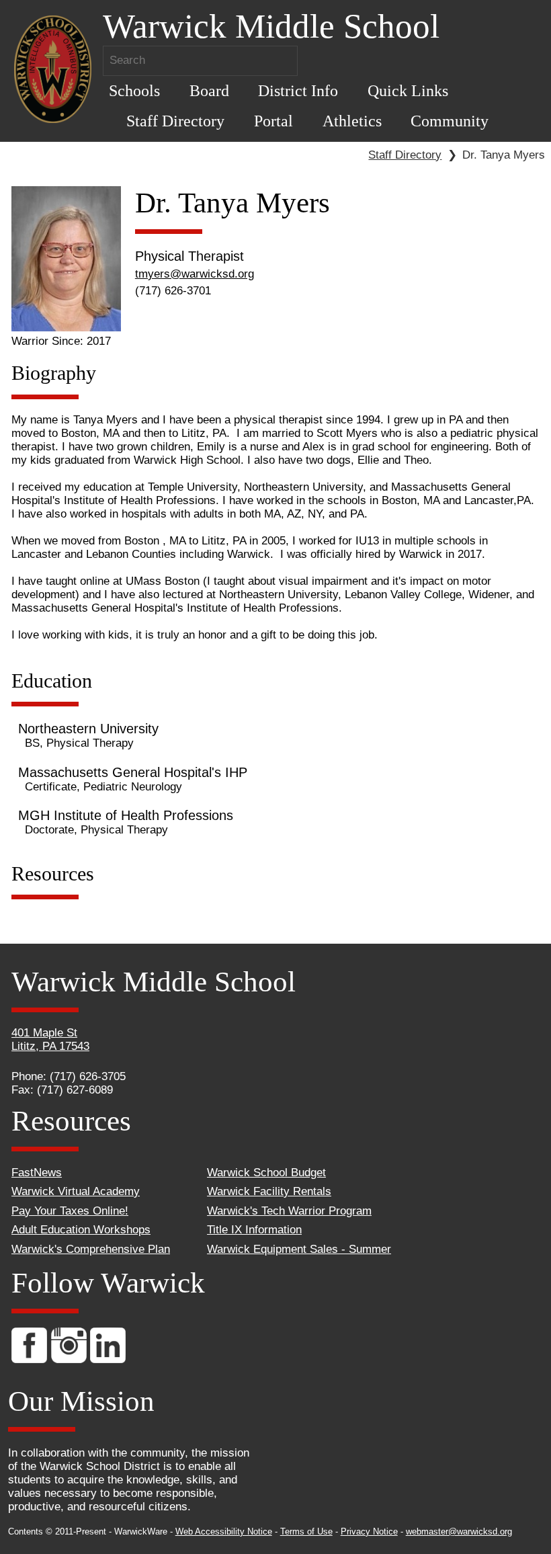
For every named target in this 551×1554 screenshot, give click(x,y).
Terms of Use (306, 1531)
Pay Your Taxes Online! (69, 1210)
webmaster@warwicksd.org (459, 1531)
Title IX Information (254, 1229)
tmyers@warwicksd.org (194, 274)
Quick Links (408, 90)
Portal (273, 121)
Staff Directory (175, 121)
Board (209, 90)
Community (450, 121)
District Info (298, 90)
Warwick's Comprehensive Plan (90, 1249)
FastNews (36, 1172)
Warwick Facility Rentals (269, 1191)
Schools (134, 90)
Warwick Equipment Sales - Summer (299, 1249)
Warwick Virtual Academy (75, 1191)
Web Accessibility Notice (223, 1531)
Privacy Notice (369, 1531)
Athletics (352, 121)
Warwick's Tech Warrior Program (289, 1210)
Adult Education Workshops (81, 1229)
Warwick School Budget (266, 1172)
